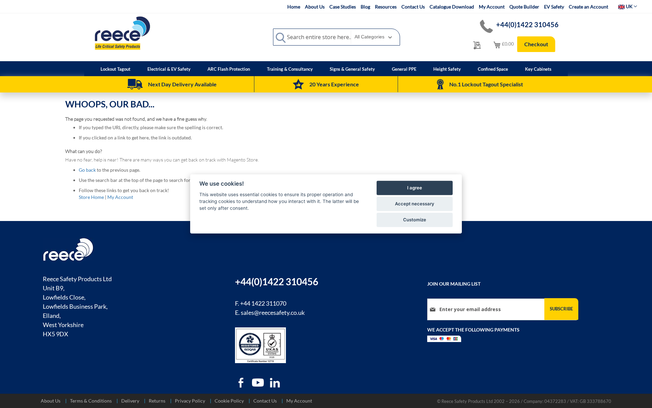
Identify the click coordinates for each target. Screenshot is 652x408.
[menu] (326, 68)
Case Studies (342, 7)
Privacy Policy (190, 401)
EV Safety (554, 7)
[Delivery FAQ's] (135, 84)
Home (293, 7)
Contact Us (413, 7)
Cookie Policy (229, 401)
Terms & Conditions (91, 401)
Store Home (91, 197)
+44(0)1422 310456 (527, 24)
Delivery (130, 401)
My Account (492, 7)
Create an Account (588, 7)
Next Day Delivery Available (182, 84)
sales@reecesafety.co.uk (273, 312)
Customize (414, 219)
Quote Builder (524, 7)
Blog (365, 7)
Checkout (536, 44)
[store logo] (122, 33)
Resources (386, 7)
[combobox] (336, 37)
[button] (627, 6)
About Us (315, 7)
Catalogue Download (452, 7)
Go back (87, 170)
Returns (157, 401)
